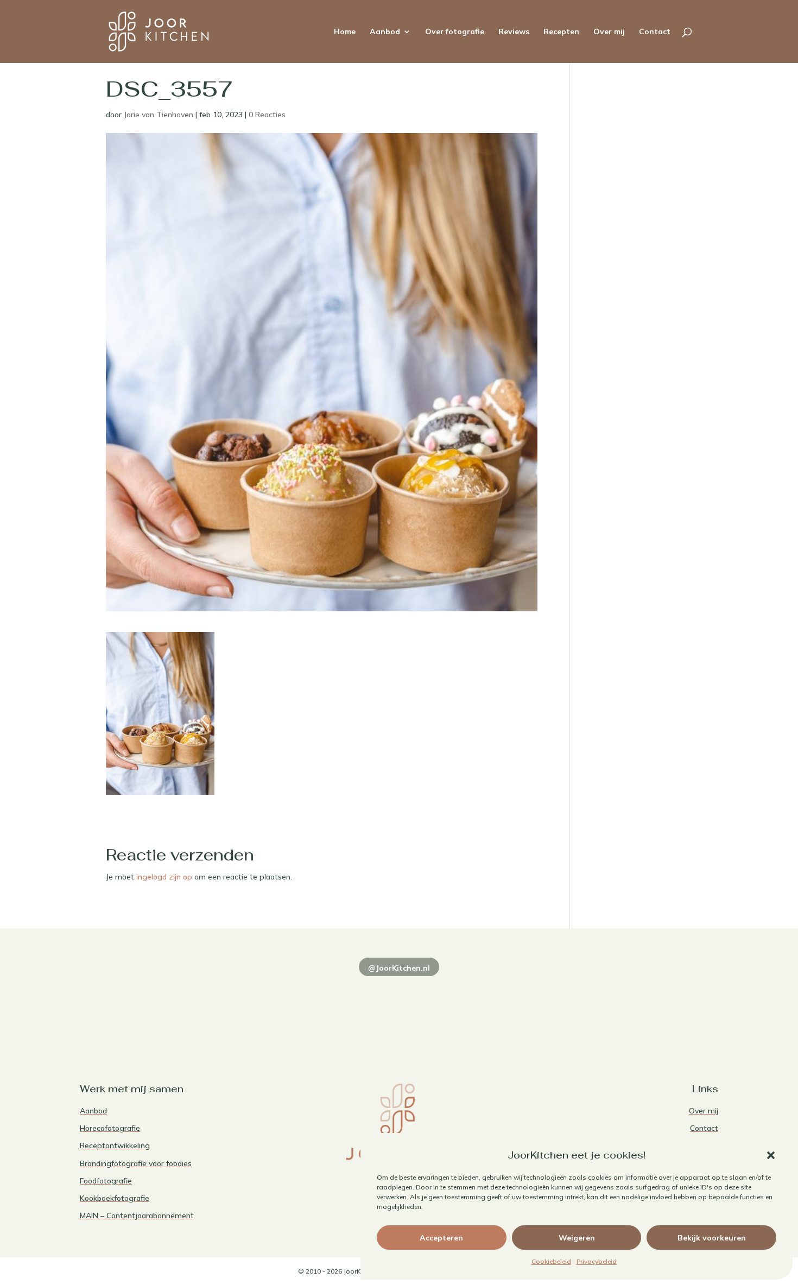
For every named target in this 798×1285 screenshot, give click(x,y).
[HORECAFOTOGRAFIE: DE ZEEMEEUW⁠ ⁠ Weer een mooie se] (528, 1006)
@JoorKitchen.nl (399, 968)
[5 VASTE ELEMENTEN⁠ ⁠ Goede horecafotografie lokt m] (656, 1006)
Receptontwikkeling (115, 1145)
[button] (770, 1155)
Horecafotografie (110, 1128)
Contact (654, 32)
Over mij (609, 32)
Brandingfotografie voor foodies (136, 1163)
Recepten (561, 32)
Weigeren (577, 1238)
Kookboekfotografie (114, 1198)
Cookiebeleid (551, 1261)
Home (345, 32)
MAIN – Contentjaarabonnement (137, 1215)
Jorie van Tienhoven (158, 114)
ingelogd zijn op (164, 877)
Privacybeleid (597, 1261)
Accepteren (441, 1238)
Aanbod (385, 32)
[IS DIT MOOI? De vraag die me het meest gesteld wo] (141, 1006)
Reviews (513, 32)
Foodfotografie (106, 1181)
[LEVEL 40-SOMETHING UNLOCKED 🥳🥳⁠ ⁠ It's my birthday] (270, 1006)
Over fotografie (454, 32)
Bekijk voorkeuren (711, 1238)
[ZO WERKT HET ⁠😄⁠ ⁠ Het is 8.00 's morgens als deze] (398, 1006)
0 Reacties (267, 114)
